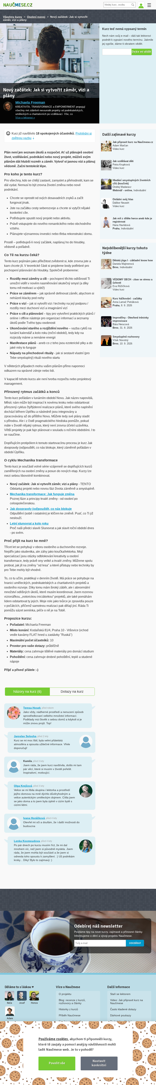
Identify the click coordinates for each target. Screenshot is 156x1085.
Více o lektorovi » (25, 117)
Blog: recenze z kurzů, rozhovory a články (72, 1002)
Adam (10, 1018)
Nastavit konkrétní (99, 1063)
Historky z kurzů (68, 1009)
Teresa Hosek (32, 707)
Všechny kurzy (12, 16)
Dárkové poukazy (120, 1015)
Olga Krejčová (23, 785)
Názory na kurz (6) (27, 691)
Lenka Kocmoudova (27, 840)
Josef (22, 1002)
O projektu (65, 994)
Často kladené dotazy (123, 1009)
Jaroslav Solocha (25, 736)
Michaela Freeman (30, 102)
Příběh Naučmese (69, 1015)
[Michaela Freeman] (8, 106)
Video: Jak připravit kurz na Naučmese (126, 1002)
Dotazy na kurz (72, 691)
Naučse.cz (17, 5)
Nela (9, 1002)
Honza (34, 1002)
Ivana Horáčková (34, 818)
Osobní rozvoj (36, 16)
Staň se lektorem (120, 994)
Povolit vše (57, 1063)
